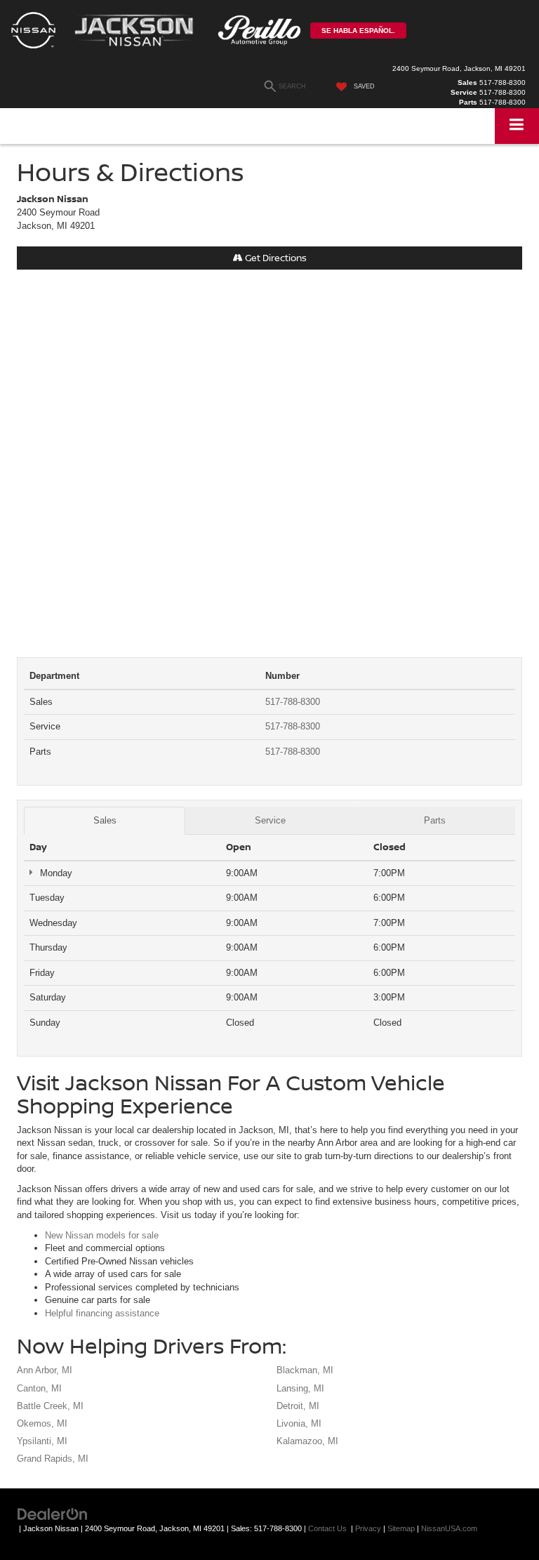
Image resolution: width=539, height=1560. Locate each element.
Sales (467, 82)
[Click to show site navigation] (517, 126)
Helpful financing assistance (102, 1313)
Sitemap (401, 1528)
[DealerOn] (52, 1513)
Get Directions (275, 257)
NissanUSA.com (449, 1528)
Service (464, 92)
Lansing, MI (300, 1388)
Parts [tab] (435, 820)
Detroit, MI (298, 1406)
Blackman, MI (305, 1370)
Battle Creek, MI (50, 1406)
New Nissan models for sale (102, 1235)
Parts (468, 102)
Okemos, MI (42, 1423)
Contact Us (327, 1528)
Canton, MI (39, 1388)
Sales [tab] (105, 820)
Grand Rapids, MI (52, 1458)
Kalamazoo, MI (307, 1441)
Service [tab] (270, 820)
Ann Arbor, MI (44, 1370)
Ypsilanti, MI (42, 1441)
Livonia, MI (299, 1423)
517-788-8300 (292, 701)
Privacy (368, 1528)
